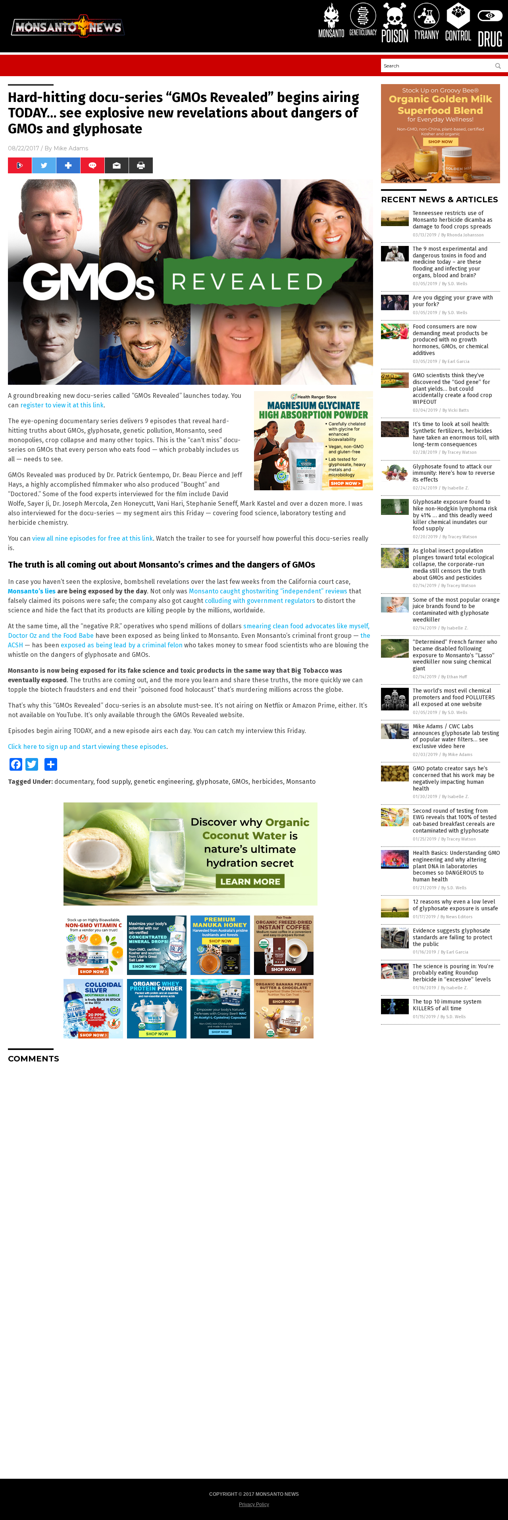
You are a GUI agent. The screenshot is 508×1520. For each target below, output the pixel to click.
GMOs (240, 781)
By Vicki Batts (456, 410)
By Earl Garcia (456, 361)
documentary (73, 781)
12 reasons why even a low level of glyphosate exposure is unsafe (455, 905)
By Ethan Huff (454, 676)
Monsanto (301, 781)
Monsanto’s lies (32, 591)
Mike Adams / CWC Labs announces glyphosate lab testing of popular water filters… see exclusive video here (456, 736)
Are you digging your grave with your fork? (453, 301)
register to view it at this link (62, 405)
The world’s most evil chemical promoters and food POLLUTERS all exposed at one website (454, 697)
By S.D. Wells (454, 283)
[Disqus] (190, 1168)
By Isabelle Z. (455, 488)
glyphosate (212, 781)
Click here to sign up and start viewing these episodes (87, 746)
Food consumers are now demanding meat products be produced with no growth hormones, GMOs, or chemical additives (451, 340)
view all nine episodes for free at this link (92, 538)
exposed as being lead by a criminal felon (122, 645)
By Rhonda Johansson (462, 235)
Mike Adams (71, 148)
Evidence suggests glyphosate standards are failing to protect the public (452, 937)
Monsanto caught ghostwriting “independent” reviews (268, 591)
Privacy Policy (254, 1504)
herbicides (267, 781)
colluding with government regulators (260, 601)
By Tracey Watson (459, 452)
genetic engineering (163, 781)
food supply (113, 781)
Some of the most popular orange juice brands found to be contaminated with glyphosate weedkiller (456, 610)
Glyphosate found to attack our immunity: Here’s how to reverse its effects (454, 473)
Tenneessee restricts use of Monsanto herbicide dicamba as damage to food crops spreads (453, 220)
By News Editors (456, 916)
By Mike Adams (457, 754)
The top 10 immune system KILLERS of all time (447, 1005)
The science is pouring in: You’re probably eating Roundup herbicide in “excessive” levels (453, 973)
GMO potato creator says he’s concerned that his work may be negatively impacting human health (454, 778)
